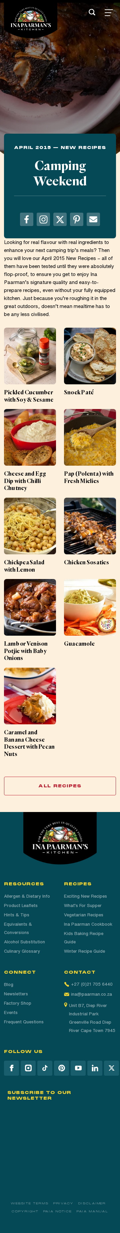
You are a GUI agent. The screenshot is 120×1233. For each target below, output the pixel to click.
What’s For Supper (83, 905)
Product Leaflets (21, 905)
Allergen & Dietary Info (27, 896)
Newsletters (16, 994)
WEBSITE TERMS (30, 1203)
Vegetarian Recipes (83, 915)
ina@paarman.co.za (91, 994)
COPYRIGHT (25, 1211)
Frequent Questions (24, 1022)
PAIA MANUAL (92, 1211)
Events (11, 1012)
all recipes (59, 786)
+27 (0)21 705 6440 (92, 984)
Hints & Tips (16, 915)
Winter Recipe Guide (84, 951)
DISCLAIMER (92, 1203)
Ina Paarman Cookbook (88, 924)
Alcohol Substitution (24, 942)
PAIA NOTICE (57, 1211)
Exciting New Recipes (85, 896)
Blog (8, 984)
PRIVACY (63, 1203)
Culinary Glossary (22, 951)
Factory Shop (17, 1003)
